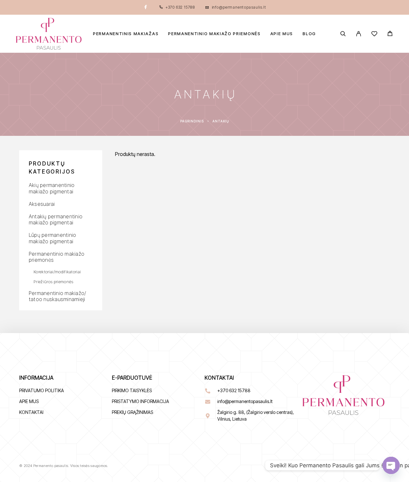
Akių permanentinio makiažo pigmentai (51, 188)
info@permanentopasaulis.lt (239, 7)
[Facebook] (145, 7)
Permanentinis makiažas (125, 33)
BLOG (309, 33)
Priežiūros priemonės (53, 281)
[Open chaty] (391, 465)
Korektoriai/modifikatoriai (57, 271)
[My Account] (359, 34)
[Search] (343, 34)
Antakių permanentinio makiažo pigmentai (55, 219)
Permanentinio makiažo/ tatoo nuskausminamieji (57, 296)
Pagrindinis (192, 121)
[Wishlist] (374, 34)
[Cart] (390, 34)
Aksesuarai (42, 204)
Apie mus (281, 33)
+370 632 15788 (180, 7)
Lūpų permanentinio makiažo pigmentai (52, 238)
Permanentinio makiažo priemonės (214, 33)
